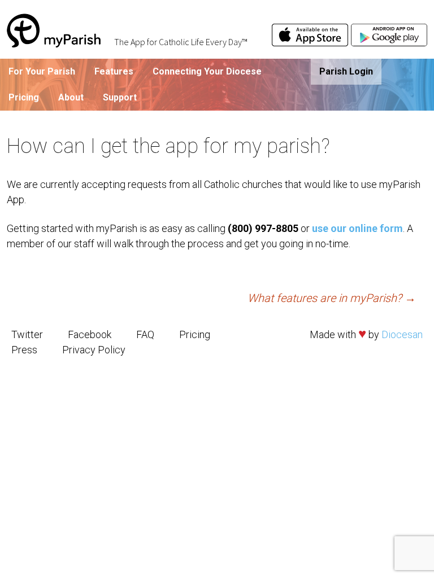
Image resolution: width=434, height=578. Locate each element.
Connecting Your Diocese (207, 71)
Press (24, 350)
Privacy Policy (93, 350)
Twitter (27, 334)
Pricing (23, 97)
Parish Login (346, 71)
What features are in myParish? (332, 298)
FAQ (145, 334)
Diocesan (402, 334)
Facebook (89, 334)
